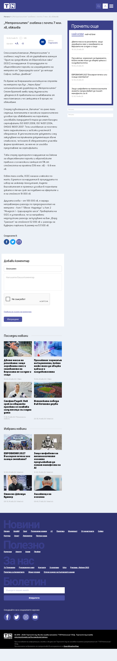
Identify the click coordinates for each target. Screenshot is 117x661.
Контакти (42, 568)
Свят (25, 531)
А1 (52, 531)
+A (16, 43)
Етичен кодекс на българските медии (59, 572)
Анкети (18, 552)
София (100, 531)
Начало (7, 531)
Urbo (64, 568)
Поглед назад (41, 536)
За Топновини (9, 568)
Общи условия (34, 572)
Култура (7, 536)
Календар (8, 552)
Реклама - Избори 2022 (79, 568)
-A (22, 43)
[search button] (98, 6)
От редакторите (87, 531)
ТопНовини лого (10, 6)
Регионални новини (39, 531)
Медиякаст (72, 531)
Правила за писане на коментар (18, 311)
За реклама (54, 568)
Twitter (16, 617)
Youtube (35, 617)
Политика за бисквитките (14, 572)
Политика (60, 531)
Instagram (25, 617)
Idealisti (16, 531)
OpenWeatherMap (71, 646)
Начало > (7, 16)
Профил (37, 552)
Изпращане (13, 319)
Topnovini (8, 636)
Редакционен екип (26, 568)
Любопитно (27, 536)
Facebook (7, 617)
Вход (105, 6)
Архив (27, 552)
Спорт (16, 536)
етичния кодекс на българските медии (31, 637)
